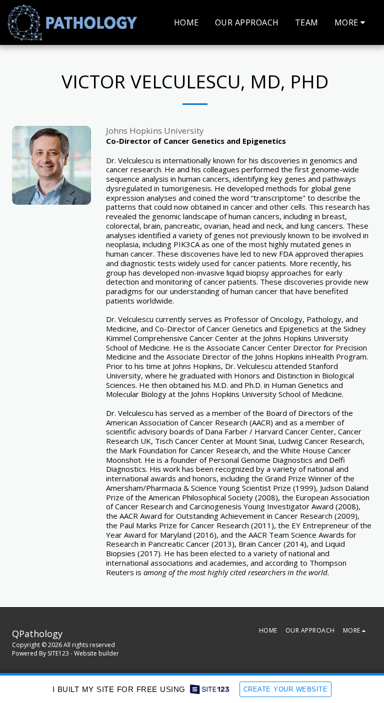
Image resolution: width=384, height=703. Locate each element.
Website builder (96, 653)
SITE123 (58, 653)
